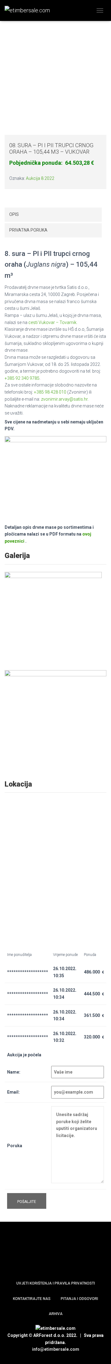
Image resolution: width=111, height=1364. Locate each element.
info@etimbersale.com (55, 1349)
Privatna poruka (28, 230)
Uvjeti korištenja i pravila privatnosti (55, 1283)
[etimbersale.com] (30, 10)
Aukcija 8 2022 (40, 178)
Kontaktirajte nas (32, 1299)
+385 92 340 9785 (22, 378)
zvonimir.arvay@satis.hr (64, 399)
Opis (14, 214)
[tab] (53, 215)
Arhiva (56, 1314)
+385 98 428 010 (50, 392)
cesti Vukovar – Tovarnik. (52, 322)
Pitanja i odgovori (79, 1299)
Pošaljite (26, 1202)
